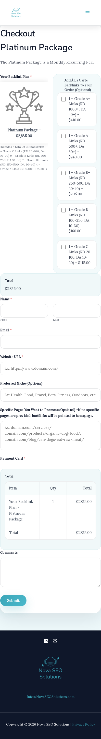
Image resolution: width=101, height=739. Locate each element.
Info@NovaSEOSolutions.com (51, 697)
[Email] (55, 641)
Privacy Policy (83, 724)
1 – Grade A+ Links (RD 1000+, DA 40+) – (79, 109)
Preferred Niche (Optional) (21, 383)
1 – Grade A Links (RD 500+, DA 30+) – (78, 146)
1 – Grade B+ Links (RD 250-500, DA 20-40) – (79, 183)
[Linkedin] (46, 641)
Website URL (11, 357)
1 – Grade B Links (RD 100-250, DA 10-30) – (79, 220)
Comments (9, 553)
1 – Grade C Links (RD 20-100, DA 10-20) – (80, 254)
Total (9, 281)
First (3, 319)
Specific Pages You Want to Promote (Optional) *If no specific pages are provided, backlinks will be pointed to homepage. (49, 413)
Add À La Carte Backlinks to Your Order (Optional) (78, 85)
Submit (13, 600)
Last (56, 319)
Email (6, 330)
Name (6, 299)
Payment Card (12, 458)
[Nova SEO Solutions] (16, 12)
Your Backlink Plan (16, 77)
